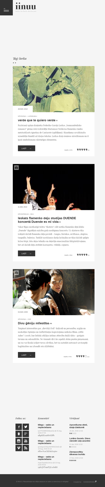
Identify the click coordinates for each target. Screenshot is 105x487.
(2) (56, 120)
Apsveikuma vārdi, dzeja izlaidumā (78, 426)
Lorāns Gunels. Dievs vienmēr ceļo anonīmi (79, 439)
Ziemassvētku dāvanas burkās (77, 453)
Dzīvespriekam (23, 214)
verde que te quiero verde (36, 120)
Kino (29, 319)
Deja (32, 214)
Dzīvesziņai (22, 116)
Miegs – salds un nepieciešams (46, 426)
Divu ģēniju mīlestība (33, 323)
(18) (51, 323)
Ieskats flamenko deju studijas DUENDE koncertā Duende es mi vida (47, 220)
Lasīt (27, 148)
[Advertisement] (53, 36)
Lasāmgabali (32, 116)
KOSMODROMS (89, 482)
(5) (60, 222)
